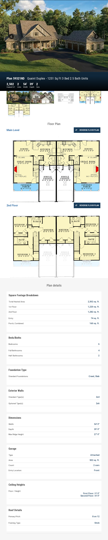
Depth (32, 87)
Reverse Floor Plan (89, 130)
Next (96, 36)
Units (19, 87)
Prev (11, 36)
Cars (38, 87)
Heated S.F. (11, 87)
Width (25, 87)
